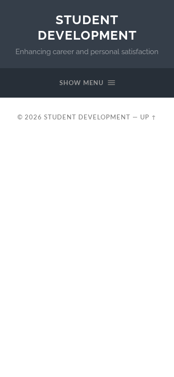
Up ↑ (148, 117)
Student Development (87, 27)
